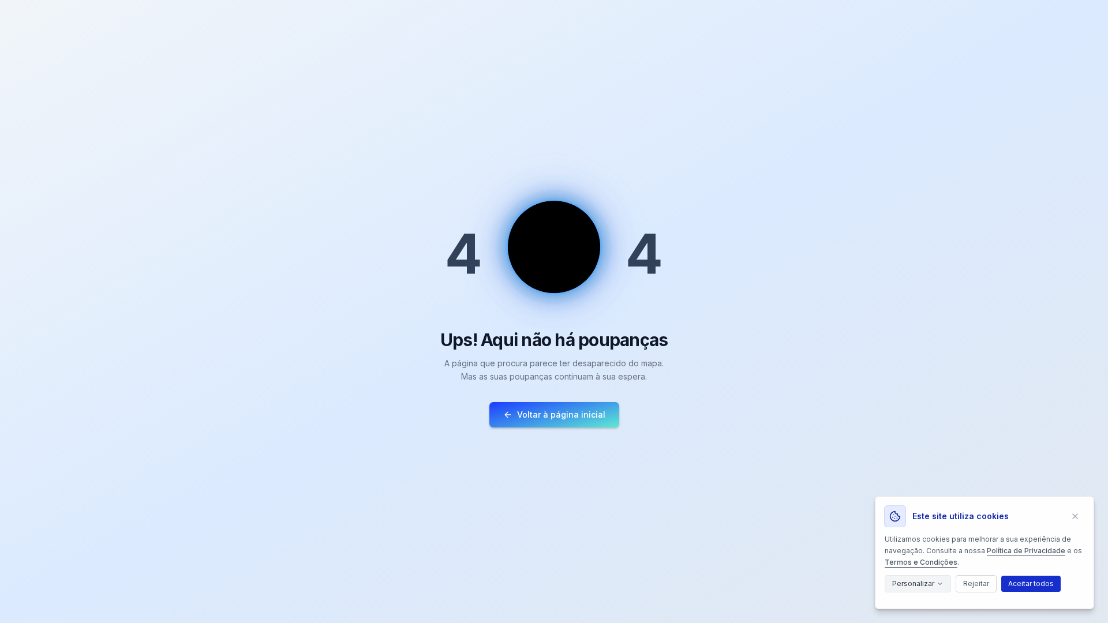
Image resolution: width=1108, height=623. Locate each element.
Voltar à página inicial (561, 414)
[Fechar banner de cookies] (1075, 516)
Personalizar (913, 583)
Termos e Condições (921, 562)
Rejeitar (976, 583)
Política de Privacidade (1026, 550)
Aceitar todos (1031, 583)
